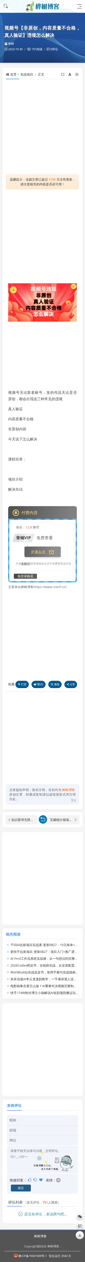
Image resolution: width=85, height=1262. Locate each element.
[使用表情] (58, 1180)
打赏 (24, 684)
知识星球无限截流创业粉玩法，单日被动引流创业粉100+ (24, 820)
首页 (13, 74)
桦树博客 (40, 1236)
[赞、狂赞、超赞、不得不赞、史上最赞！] (41, 1180)
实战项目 (26, 74)
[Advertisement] (42, 126)
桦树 (11, 44)
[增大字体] (77, 74)
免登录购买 (25, 576)
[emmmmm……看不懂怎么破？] (35, 1180)
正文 (41, 74)
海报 (56, 684)
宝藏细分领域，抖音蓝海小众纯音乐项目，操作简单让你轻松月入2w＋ (64, 820)
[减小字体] (63, 74)
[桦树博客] (43, 6)
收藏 (11, 684)
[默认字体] (70, 74)
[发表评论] (79, 1226)
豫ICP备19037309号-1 (32, 1256)
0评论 (54, 49)
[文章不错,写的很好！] (30, 1180)
